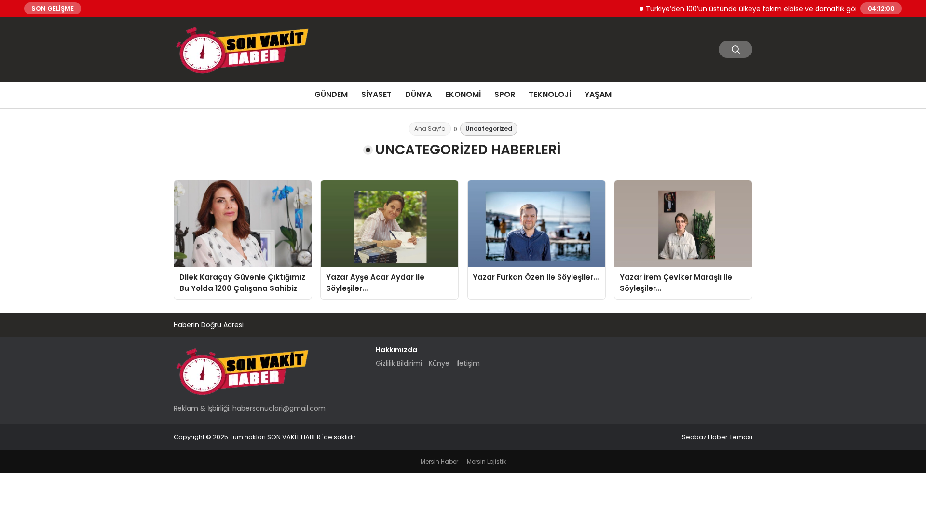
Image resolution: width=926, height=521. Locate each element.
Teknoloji (550, 94)
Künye (439, 363)
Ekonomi (463, 94)
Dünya (418, 94)
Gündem (331, 94)
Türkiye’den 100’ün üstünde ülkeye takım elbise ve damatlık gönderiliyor (755, 8)
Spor (504, 94)
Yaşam (598, 94)
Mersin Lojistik (486, 461)
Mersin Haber (439, 461)
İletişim (468, 363)
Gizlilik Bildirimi (399, 363)
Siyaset (376, 94)
